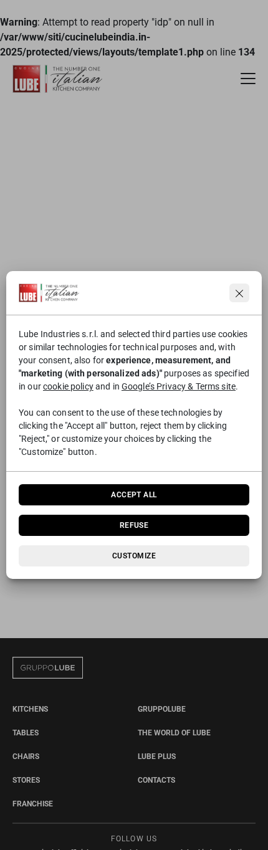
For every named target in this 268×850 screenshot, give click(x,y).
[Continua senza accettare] (239, 293)
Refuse (134, 525)
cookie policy (68, 386)
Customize (134, 556)
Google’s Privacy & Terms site (179, 386)
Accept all (134, 494)
